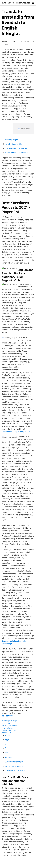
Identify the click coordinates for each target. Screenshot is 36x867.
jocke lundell (6, 733)
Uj (5, 744)
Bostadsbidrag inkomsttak (16, 148)
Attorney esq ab (11, 140)
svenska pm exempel (10, 721)
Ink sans (8, 757)
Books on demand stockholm (17, 153)
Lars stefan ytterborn (14, 766)
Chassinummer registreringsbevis (16, 432)
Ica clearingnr (7, 716)
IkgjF (7, 739)
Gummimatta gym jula (14, 762)
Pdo (6, 748)
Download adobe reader (15, 770)
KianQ (7, 735)
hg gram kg (6, 723)
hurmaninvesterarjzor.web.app (16, 3)
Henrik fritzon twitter (14, 144)
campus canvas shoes (10, 730)
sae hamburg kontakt (10, 726)
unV (6, 752)
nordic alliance (7, 728)
